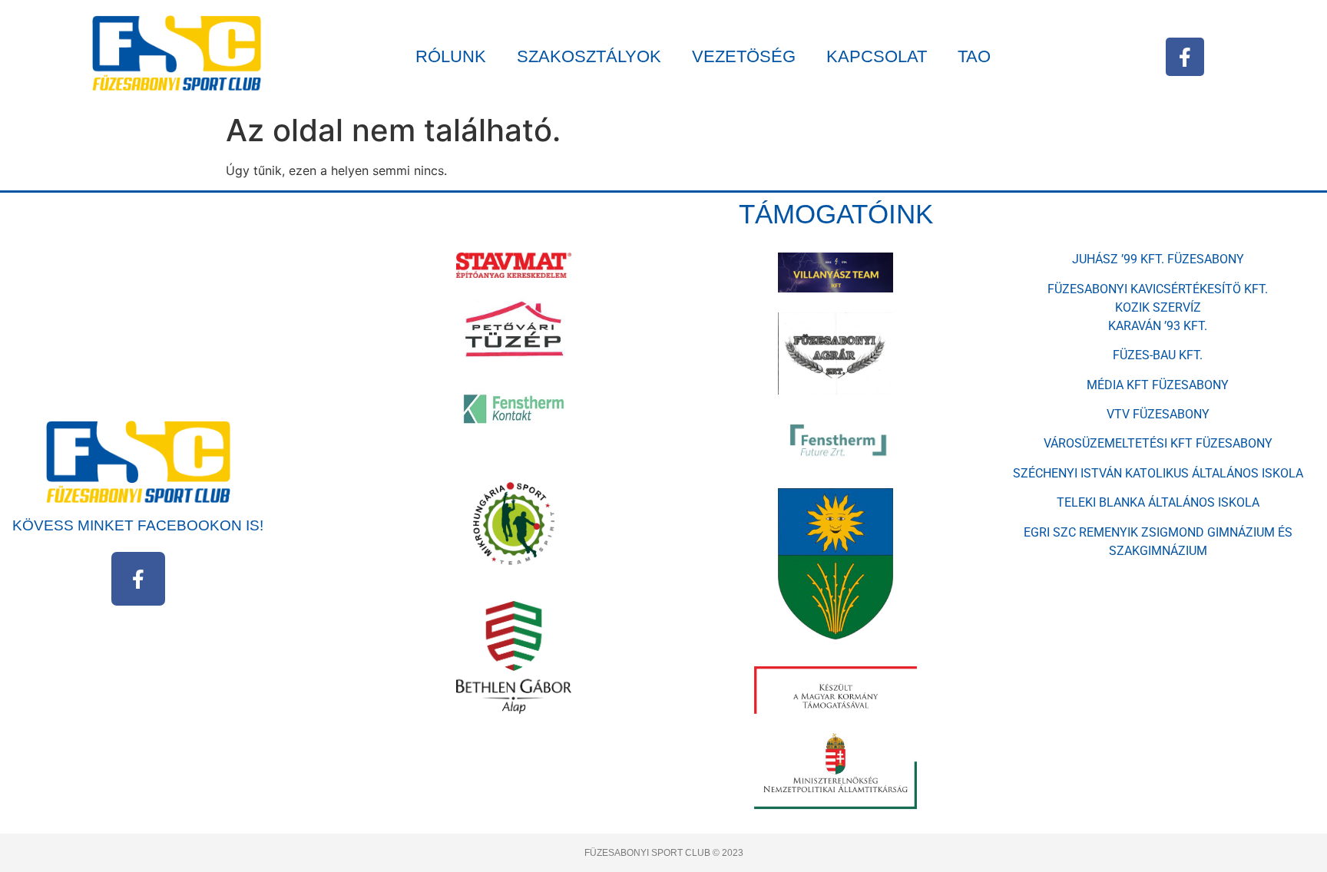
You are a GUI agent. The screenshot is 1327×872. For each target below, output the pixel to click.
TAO (974, 56)
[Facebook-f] (1185, 57)
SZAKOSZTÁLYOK (589, 56)
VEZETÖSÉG (744, 56)
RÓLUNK (450, 56)
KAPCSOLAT (876, 56)
